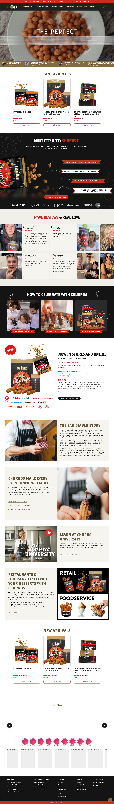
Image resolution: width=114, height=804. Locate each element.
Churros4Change (62, 796)
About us (93, 6)
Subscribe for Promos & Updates (15, 791)
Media (59, 784)
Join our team (61, 787)
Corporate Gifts (42, 6)
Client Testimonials (62, 789)
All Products (10, 794)
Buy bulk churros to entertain (19, 505)
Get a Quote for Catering (17, 501)
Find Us (60, 794)
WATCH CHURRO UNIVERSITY (69, 554)
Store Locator (82, 6)
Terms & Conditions (81, 789)
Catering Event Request (38, 782)
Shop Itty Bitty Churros (56, 197)
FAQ (78, 791)
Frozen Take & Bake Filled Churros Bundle (56, 113)
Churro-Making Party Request (40, 787)
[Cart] (106, 7)
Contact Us (79, 782)
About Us (60, 782)
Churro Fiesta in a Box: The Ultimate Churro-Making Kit (87, 114)
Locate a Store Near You (69, 398)
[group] (26, 119)
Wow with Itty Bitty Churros (19, 509)
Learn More (12, 613)
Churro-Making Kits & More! (14, 782)
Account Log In (80, 784)
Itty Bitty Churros (30, 11)
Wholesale (70, 6)
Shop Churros (27, 6)
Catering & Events (57, 6)
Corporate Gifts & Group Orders (15, 784)
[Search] (103, 7)
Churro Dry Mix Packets (13, 787)
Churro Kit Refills (11, 789)
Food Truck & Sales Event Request (41, 784)
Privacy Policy (80, 787)
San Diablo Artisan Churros (59, 802)
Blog (59, 791)
